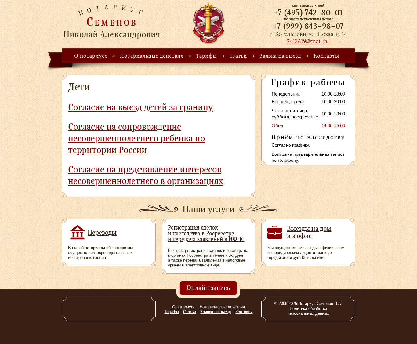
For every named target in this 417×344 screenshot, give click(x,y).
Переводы (102, 232)
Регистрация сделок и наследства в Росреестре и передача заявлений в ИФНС (206, 233)
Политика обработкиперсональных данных (308, 311)
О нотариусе (90, 56)
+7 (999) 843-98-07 (308, 25)
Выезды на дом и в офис (309, 232)
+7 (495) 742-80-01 (308, 12)
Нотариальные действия (151, 56)
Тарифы (206, 56)
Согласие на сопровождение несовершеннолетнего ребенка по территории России (136, 138)
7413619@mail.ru (308, 41)
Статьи (238, 56)
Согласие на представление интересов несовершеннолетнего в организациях (145, 175)
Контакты (326, 56)
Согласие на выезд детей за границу (140, 107)
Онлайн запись (208, 288)
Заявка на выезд (280, 56)
